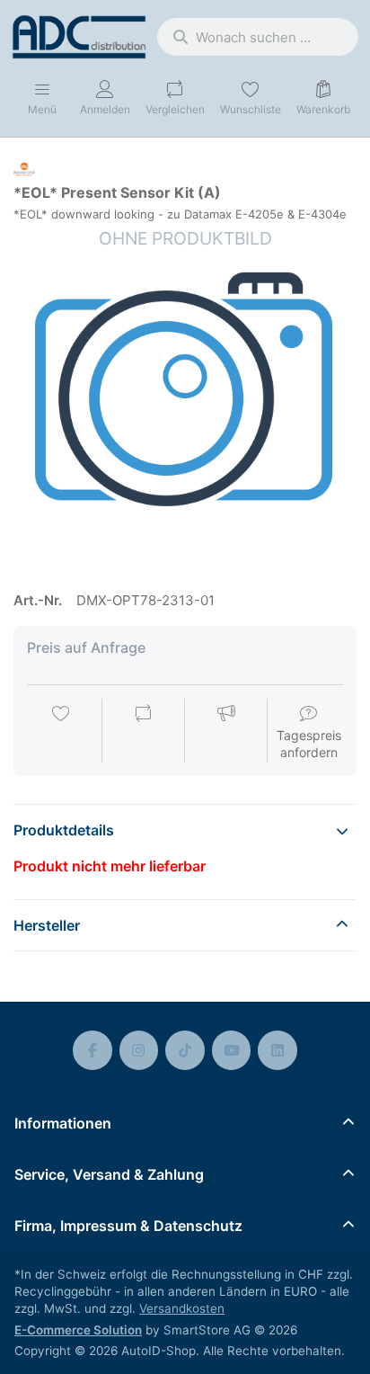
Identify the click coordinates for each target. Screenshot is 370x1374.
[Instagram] (139, 1050)
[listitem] (185, 398)
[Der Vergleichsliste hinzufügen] (144, 732)
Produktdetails (63, 830)
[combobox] (257, 37)
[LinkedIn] (277, 1050)
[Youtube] (231, 1050)
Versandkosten (182, 1308)
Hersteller (46, 925)
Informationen (62, 1123)
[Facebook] (92, 1050)
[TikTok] (185, 1050)
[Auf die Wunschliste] (61, 732)
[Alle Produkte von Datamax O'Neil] (24, 168)
